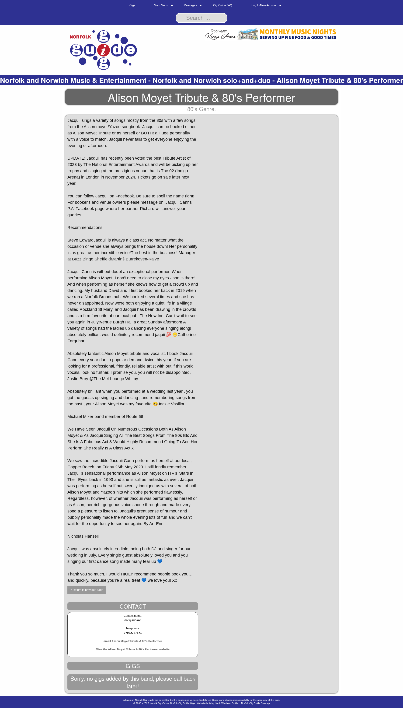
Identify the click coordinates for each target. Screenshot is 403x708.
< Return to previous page (86, 590)
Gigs (132, 5)
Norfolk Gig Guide (159, 703)
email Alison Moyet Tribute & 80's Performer (133, 641)
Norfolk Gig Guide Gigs (182, 703)
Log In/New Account (264, 5)
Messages (190, 5)
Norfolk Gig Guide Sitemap (255, 703)
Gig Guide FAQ (222, 5)
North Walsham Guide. (227, 703)
